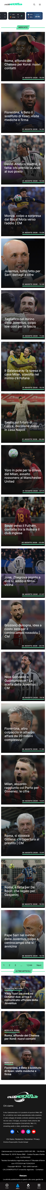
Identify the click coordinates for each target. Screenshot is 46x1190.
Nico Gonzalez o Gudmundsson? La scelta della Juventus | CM (21, 682)
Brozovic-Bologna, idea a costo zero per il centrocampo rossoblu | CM (23, 630)
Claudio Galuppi (23, 1142)
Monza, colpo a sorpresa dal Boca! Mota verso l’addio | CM (22, 219)
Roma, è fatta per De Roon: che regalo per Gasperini (19, 891)
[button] (34, 4)
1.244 (29, 965)
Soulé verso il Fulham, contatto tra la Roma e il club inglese (22, 529)
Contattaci (39, 1169)
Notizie (18, 988)
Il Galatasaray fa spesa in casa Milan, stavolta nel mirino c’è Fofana (22, 374)
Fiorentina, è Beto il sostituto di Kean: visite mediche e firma (21, 116)
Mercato (8, 1030)
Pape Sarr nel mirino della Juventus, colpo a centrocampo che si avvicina (21, 940)
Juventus (9, 988)
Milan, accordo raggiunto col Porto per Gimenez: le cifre (21, 787)
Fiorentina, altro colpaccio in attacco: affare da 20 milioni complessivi (19, 734)
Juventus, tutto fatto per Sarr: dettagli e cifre (22, 273)
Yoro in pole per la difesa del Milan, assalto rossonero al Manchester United (22, 475)
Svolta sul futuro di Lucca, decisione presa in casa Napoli (21, 426)
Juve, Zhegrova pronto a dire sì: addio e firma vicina (22, 581)
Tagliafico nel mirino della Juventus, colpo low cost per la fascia (20, 322)
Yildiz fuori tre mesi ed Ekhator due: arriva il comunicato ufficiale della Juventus (21, 998)
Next (39, 965)
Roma (16, 1030)
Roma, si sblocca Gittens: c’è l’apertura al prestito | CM (21, 839)
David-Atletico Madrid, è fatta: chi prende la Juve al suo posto (22, 167)
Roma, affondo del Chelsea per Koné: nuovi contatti (22, 64)
